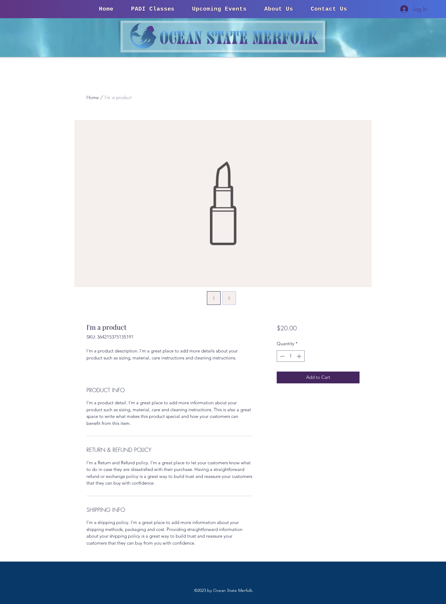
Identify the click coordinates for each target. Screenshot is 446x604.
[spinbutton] (291, 356)
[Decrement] (282, 356)
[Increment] (300, 356)
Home (92, 97)
